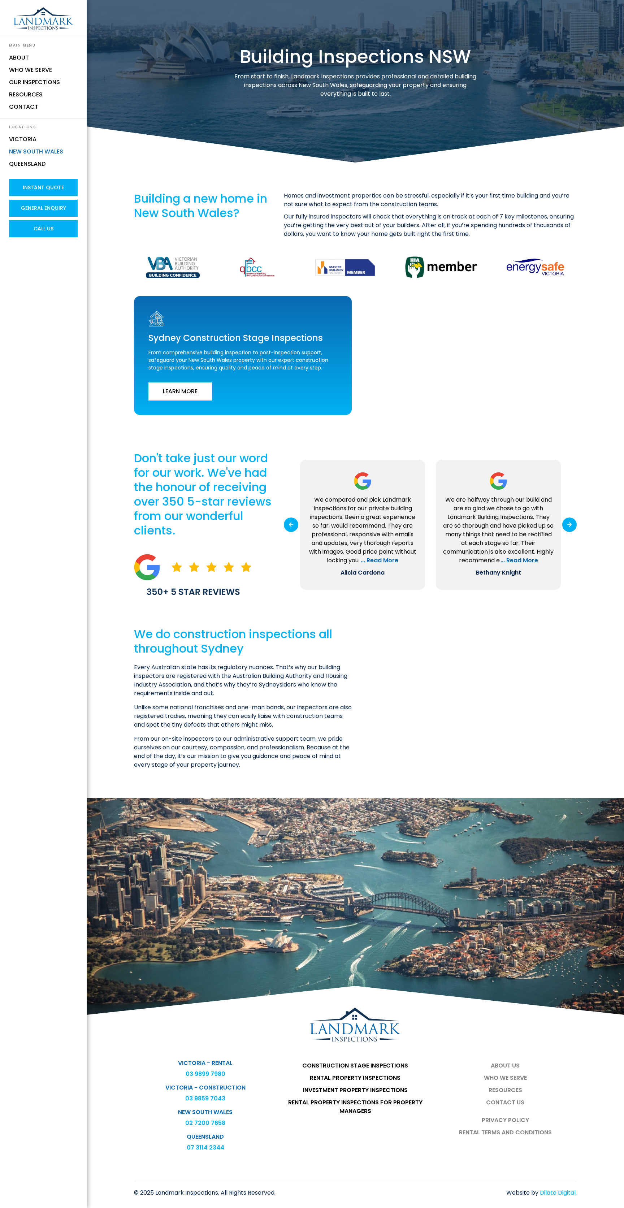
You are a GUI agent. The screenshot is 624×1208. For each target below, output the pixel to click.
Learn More (180, 391)
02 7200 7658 (205, 1123)
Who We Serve (30, 70)
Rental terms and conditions (505, 1132)
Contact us (505, 1102)
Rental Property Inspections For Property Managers (355, 1106)
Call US (43, 228)
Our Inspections (34, 82)
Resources (26, 94)
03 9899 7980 (205, 1074)
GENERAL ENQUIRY (43, 208)
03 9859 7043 (205, 1098)
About (19, 57)
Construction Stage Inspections (355, 1065)
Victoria (22, 139)
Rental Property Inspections (355, 1078)
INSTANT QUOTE (43, 187)
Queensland (27, 164)
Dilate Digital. (558, 1192)
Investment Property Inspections (355, 1090)
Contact (23, 107)
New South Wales (36, 151)
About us (505, 1065)
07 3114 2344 (205, 1147)
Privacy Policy (505, 1120)
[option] (362, 524)
